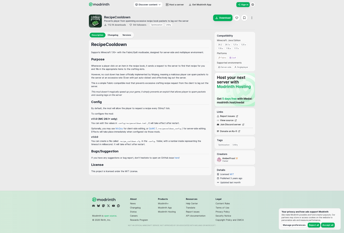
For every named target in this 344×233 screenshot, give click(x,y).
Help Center (192, 203)
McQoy (119, 128)
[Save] (244, 18)
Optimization (156, 25)
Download (225, 17)
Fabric (223, 57)
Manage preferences (294, 225)
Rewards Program (139, 220)
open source (110, 215)
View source (227, 120)
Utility (168, 25)
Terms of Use (222, 207)
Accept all (327, 225)
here (177, 157)
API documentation (195, 216)
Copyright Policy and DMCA (230, 220)
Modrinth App (165, 207)
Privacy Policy (223, 211)
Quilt (234, 57)
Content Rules (223, 203)
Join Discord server (230, 124)
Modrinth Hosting (167, 211)
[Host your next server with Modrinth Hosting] (235, 90)
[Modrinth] (104, 199)
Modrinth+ (163, 203)
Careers (134, 216)
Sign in (244, 4)
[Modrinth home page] (99, 5)
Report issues (227, 116)
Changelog (135, 207)
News (133, 203)
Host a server (176, 4)
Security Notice (223, 216)
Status (133, 211)
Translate (190, 207)
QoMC (152, 128)
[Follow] (237, 18)
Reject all (314, 225)
